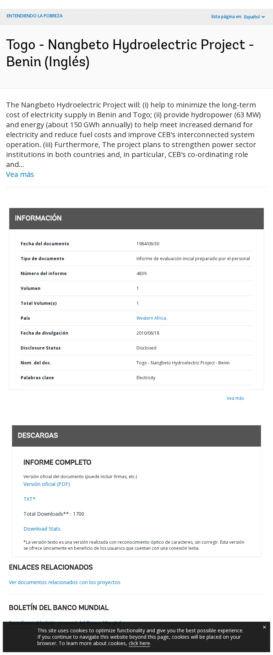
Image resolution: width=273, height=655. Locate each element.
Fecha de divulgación (44, 333)
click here (139, 643)
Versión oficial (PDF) (46, 484)
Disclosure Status (41, 348)
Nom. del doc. (36, 363)
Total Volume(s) (39, 303)
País (25, 318)
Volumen (31, 288)
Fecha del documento (45, 244)
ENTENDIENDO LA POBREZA (35, 16)
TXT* (29, 499)
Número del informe (44, 273)
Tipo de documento (42, 259)
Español (252, 17)
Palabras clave (37, 378)
